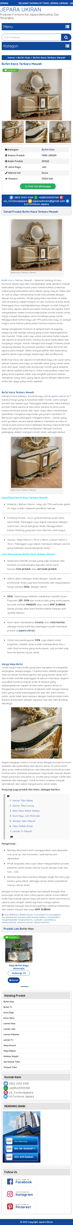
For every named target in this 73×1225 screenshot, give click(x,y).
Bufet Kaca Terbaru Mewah (22, 64)
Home (11, 57)
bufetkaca (14, 914)
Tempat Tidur (10, 1067)
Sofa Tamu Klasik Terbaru (26, 810)
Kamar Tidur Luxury (23, 805)
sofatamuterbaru (42, 922)
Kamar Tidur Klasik (22, 800)
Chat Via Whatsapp (39, 186)
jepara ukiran (58, 396)
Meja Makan (10, 1051)
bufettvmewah (26, 914)
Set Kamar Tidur (12, 1062)
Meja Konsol (10, 1045)
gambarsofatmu (39, 917)
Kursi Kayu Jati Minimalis (26, 815)
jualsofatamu (49, 919)
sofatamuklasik (9, 922)
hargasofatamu (25, 919)
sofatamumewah (25, 922)
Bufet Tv (8, 1007)
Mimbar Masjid (11, 1056)
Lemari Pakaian (11, 1034)
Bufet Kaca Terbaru (12, 280)
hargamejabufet (9, 919)
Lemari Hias (9, 1023)
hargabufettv (53, 917)
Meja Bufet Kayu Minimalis (19, 967)
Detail (15, 980)
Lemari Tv (8, 1040)
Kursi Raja (9, 1012)
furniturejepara (53, 914)
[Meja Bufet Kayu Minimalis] (18, 961)
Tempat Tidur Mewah (23, 821)
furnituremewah (9, 917)
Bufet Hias (24, 57)
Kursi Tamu (9, 1018)
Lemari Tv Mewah (22, 831)
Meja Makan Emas (22, 826)
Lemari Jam (9, 1029)
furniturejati (39, 914)
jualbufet (37, 919)
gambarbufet (24, 917)
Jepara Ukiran (20, 9)
